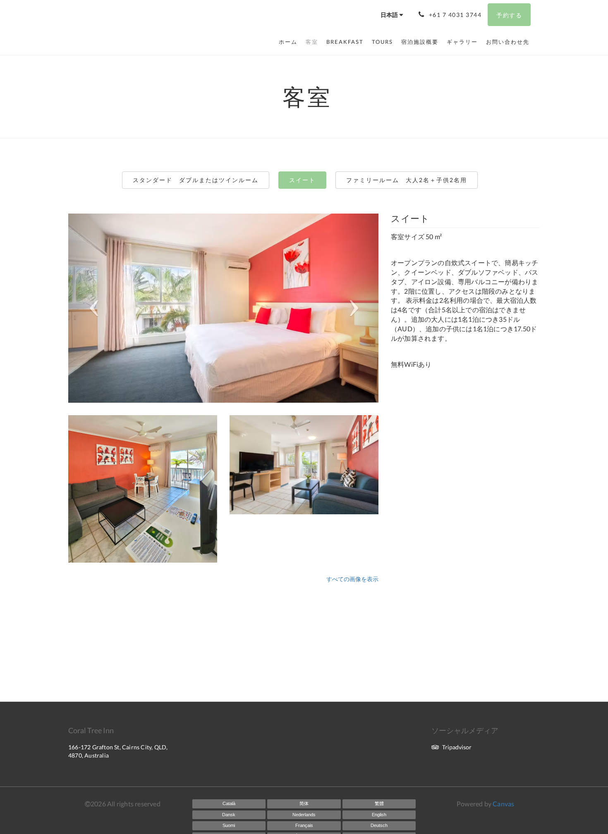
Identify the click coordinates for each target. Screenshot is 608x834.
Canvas (503, 804)
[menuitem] (290, 42)
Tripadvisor (457, 747)
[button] (91, 308)
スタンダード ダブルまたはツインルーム (196, 179)
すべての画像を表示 (352, 578)
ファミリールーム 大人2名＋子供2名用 (406, 179)
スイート (302, 179)
